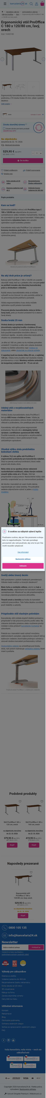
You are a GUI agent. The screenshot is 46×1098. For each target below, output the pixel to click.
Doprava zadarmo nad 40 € (14, 189)
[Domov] (4, 12)
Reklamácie (6, 1014)
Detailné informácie (23, 104)
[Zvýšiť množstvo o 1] (40, 153)
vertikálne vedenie (32, 649)
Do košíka (24, 160)
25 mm (25, 758)
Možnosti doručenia (12, 145)
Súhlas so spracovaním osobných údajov (19, 1027)
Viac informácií (23, 552)
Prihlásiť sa (36, 947)
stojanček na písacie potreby (28, 350)
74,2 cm (26, 787)
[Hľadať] (31, 4)
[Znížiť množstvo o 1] (33, 153)
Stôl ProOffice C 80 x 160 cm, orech (34, 823)
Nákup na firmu (8, 992)
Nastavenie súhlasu (23, 559)
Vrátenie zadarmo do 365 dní (14, 979)
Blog (4, 1017)
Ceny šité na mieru (9, 999)
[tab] (8, 197)
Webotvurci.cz (36, 1094)
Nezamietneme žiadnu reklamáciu (35, 182)
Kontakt (5, 1010)
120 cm (26, 782)
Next (43, 59)
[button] (12, 838)
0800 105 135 (18, 927)
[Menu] (5, 3)
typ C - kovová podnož (31, 733)
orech (25, 719)
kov (24, 723)
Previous (2, 59)
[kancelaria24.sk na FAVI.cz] (5, 964)
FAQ (3, 1030)
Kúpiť (23, 915)
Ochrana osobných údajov (13, 1024)
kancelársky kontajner (30, 626)
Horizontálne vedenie (10, 646)
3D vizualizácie (8, 989)
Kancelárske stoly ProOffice (33, 704)
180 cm (26, 777)
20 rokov (26, 738)
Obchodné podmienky (11, 1020)
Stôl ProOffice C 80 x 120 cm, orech (12, 823)
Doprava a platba (9, 976)
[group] (12, 824)
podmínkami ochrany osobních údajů (15, 954)
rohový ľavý (27, 728)
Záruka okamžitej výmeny (12, 996)
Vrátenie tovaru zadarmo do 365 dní (35, 189)
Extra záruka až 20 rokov (13, 182)
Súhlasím (23, 566)
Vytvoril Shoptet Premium (17, 1094)
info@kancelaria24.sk (23, 935)
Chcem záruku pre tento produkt (16, 130)
